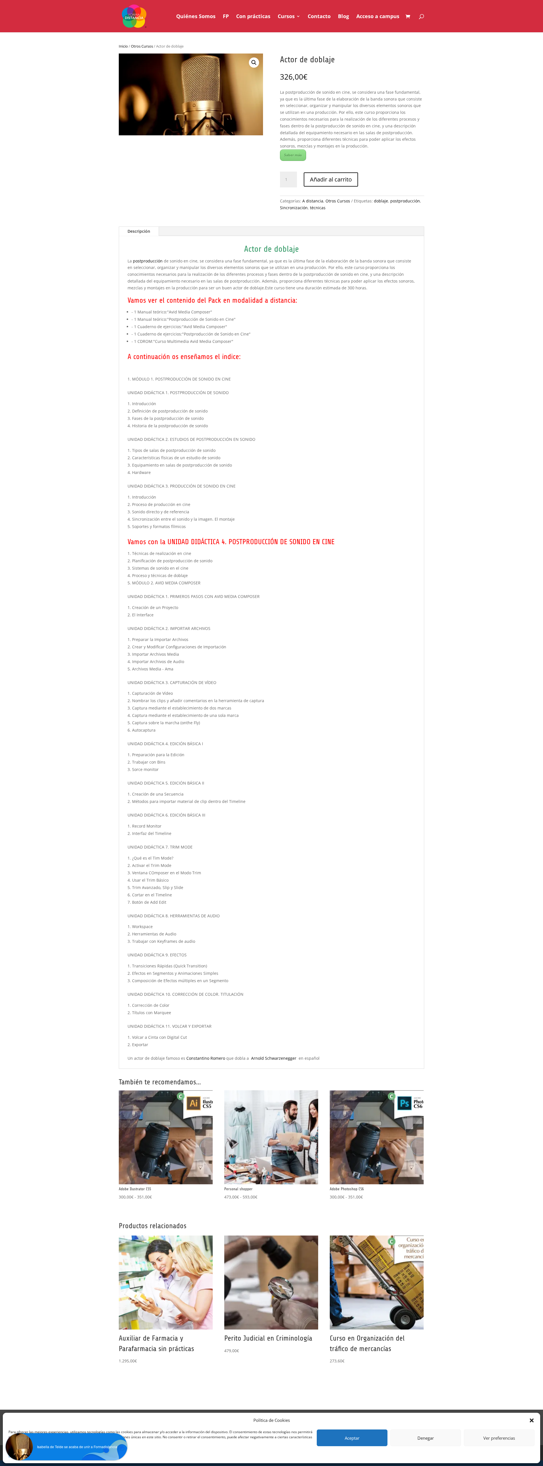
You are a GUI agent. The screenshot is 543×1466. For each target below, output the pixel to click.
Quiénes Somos (196, 17)
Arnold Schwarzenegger (273, 1058)
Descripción (139, 231)
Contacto (319, 17)
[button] (254, 62)
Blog (343, 17)
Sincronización (294, 207)
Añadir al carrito (331, 179)
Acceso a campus (377, 17)
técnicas (318, 207)
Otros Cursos (142, 46)
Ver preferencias (499, 1438)
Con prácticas (253, 17)
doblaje (381, 201)
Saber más (293, 155)
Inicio (123, 46)
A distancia (312, 201)
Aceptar (352, 1438)
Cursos (286, 17)
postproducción (405, 201)
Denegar (425, 1438)
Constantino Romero (205, 1058)
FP (226, 17)
